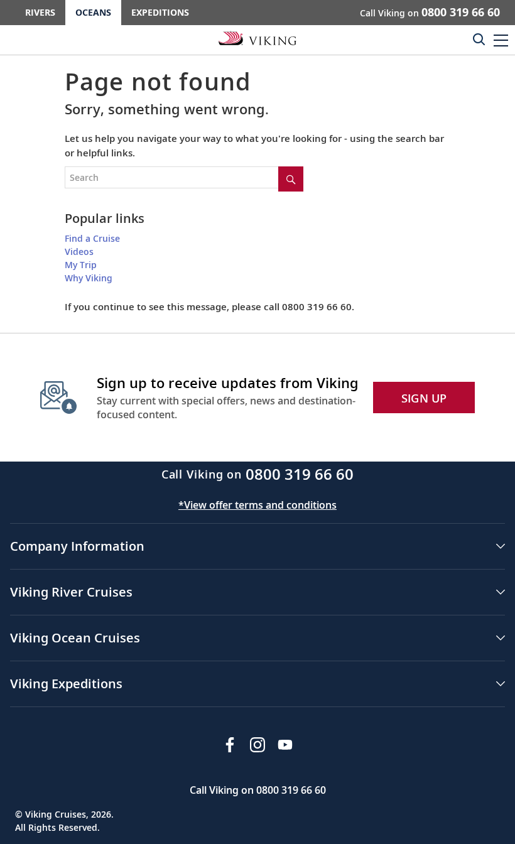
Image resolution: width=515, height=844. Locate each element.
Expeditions (160, 12)
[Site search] (290, 179)
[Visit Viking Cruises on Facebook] (229, 744)
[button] (501, 40)
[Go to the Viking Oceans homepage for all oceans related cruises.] (257, 37)
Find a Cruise (92, 238)
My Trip (81, 265)
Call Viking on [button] (430, 11)
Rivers (40, 12)
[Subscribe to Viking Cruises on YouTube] (285, 744)
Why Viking (88, 278)
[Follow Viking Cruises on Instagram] (257, 744)
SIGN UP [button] (424, 398)
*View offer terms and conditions (257, 505)
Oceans (93, 12)
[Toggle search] (479, 39)
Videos (79, 251)
